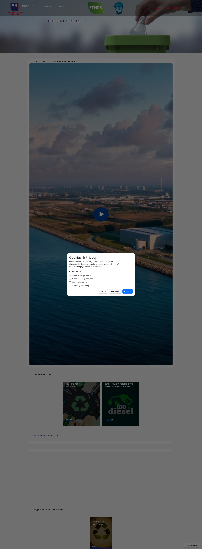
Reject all (102, 291)
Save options (115, 291)
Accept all (127, 291)
